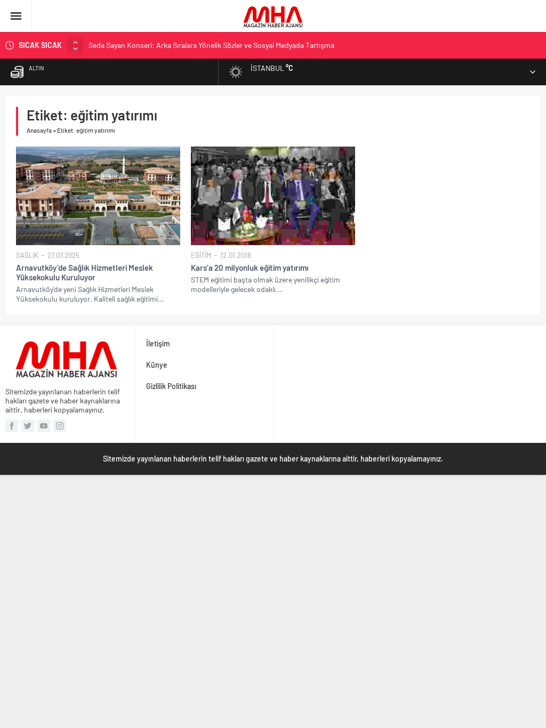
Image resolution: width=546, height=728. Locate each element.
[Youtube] (43, 425)
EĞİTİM (201, 255)
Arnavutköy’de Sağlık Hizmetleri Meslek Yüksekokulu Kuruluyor (84, 272)
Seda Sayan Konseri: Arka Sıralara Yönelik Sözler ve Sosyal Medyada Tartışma (211, 45)
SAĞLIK (27, 255)
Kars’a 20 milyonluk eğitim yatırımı (249, 267)
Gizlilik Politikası (171, 386)
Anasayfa (39, 130)
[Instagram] (59, 425)
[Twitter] (27, 425)
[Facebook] (11, 425)
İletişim (158, 343)
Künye (156, 364)
